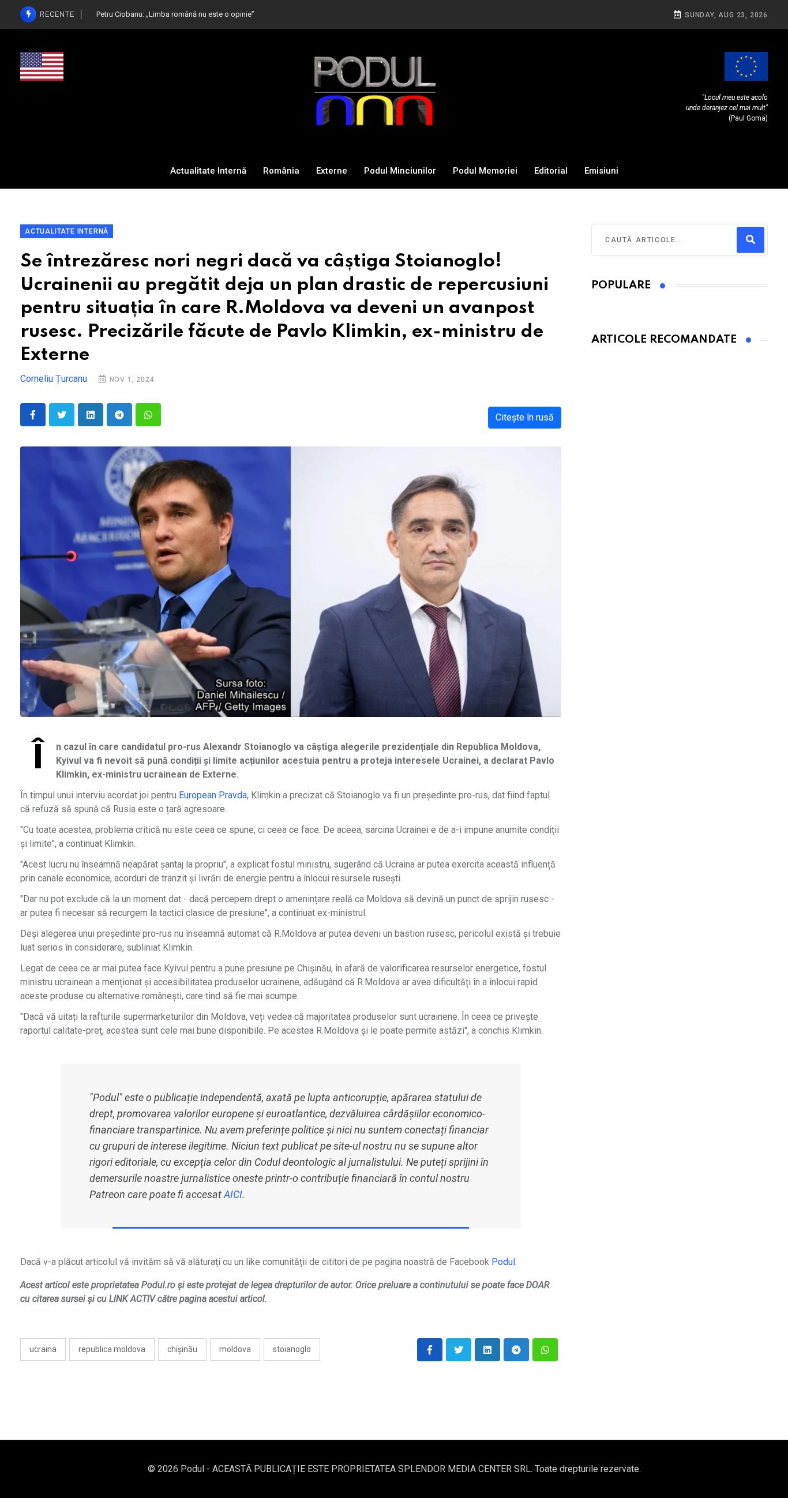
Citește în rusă (525, 417)
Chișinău (182, 1349)
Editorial (551, 171)
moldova (235, 1349)
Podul (503, 1261)
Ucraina (43, 1349)
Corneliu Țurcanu (53, 378)
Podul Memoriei (485, 171)
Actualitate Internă (208, 171)
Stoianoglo (292, 1349)
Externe (331, 171)
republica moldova (111, 1349)
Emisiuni (601, 171)
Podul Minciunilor (400, 171)
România (281, 171)
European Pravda (213, 795)
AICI (233, 1194)
